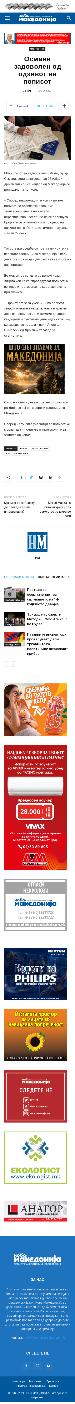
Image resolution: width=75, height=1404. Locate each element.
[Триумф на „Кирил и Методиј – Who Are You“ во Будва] (14, 619)
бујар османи (40, 448)
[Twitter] (31, 477)
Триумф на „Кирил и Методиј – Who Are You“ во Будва (47, 619)
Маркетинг (35, 1381)
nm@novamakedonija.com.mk (44, 1337)
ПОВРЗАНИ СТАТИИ (19, 577)
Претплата (52, 1381)
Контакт (54, 1386)
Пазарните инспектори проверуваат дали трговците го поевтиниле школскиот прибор (47, 644)
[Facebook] (21, 477)
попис (23, 448)
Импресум (18, 1381)
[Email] (40, 477)
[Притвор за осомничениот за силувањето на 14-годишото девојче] (14, 594)
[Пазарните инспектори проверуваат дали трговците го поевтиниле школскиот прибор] (14, 639)
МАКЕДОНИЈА (37, 49)
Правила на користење (30, 1386)
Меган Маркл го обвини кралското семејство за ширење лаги (55, 509)
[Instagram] (37, 1366)
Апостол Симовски (17, 453)
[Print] (50, 477)
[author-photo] (38, 552)
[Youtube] (49, 1366)
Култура (9, 624)
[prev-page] (6, 664)
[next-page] (13, 664)
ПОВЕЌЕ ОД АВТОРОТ (54, 577)
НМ (29, 90)
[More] (64, 106)
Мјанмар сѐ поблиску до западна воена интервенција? (19, 507)
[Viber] (60, 477)
